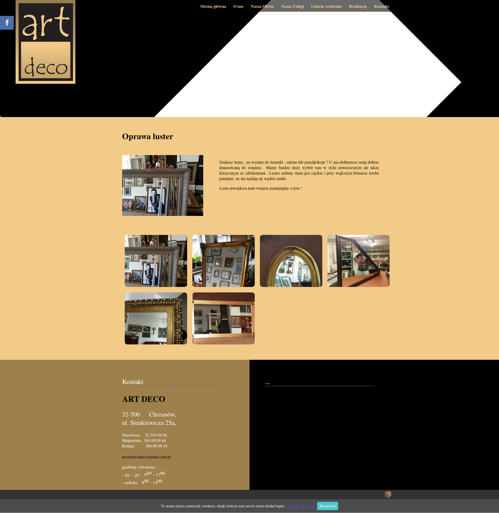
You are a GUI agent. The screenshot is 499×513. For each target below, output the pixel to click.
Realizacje (358, 6)
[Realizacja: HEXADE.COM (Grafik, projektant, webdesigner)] (388, 496)
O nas (238, 6)
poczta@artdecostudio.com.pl (146, 456)
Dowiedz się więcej (300, 505)
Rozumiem (328, 505)
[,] (156, 261)
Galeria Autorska (326, 6)
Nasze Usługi (292, 6)
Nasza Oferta (262, 6)
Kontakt (381, 6)
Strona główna (213, 6)
